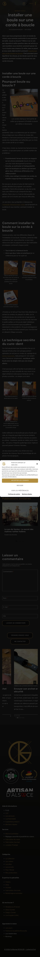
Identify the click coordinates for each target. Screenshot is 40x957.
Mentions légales (27, 494)
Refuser (20, 485)
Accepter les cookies (20, 480)
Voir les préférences (20, 491)
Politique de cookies (14, 494)
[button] (37, 464)
